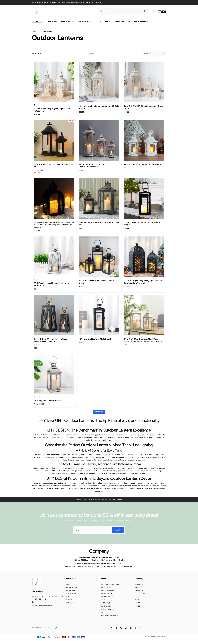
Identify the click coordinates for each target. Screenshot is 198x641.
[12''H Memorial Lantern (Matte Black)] (99, 331)
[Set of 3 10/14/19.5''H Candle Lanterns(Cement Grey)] (99, 157)
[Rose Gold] (37, 396)
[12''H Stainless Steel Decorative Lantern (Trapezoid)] (54, 273)
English (56, 628)
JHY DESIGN (153, 636)
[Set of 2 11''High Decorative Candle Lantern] (143, 157)
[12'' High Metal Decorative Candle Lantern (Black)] (143, 215)
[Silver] (34, 279)
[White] (37, 105)
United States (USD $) (39, 628)
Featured (147, 53)
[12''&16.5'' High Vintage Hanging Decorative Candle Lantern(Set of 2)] (143, 273)
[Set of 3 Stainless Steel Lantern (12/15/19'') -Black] (99, 273)
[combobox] (123, 11)
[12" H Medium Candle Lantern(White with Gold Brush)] (99, 98)
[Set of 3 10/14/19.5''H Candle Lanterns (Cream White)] (143, 98)
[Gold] (37, 279)
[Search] (145, 11)
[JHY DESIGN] (36, 586)
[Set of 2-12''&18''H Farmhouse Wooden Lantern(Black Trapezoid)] (54, 331)
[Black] (34, 105)
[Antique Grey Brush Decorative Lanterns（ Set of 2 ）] (99, 215)
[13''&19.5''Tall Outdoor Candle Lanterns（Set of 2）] (54, 157)
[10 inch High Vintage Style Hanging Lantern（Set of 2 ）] (54, 98)
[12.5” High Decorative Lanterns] (54, 390)
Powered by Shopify (161, 636)
